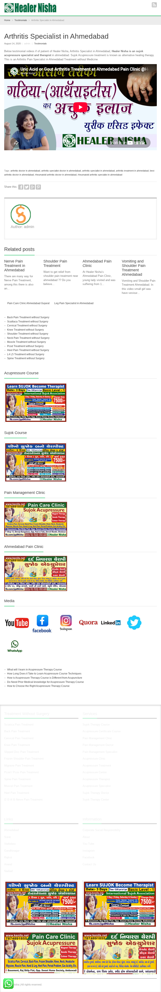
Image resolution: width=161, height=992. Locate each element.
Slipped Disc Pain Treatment (21, 751)
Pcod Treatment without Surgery (25, 346)
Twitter (26, 187)
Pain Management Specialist (100, 751)
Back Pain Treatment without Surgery (28, 317)
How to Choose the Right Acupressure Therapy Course (38, 686)
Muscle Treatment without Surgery (26, 341)
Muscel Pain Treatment (18, 786)
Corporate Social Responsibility (102, 830)
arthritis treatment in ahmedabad (132, 170)
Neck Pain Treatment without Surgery (28, 337)
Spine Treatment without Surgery (25, 358)
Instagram (89, 850)
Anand (8, 864)
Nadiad (8, 871)
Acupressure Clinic (94, 758)
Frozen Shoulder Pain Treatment (24, 758)
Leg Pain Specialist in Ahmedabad (73, 303)
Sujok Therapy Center (96, 799)
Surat (7, 837)
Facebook (20, 187)
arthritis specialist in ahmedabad (98, 170)
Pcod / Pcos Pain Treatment (21, 772)
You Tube (88, 843)
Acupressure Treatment (97, 765)
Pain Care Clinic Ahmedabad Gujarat (28, 303)
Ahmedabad (11, 830)
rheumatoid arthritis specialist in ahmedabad (100, 174)
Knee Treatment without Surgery (25, 329)
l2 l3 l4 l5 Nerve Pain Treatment (23, 799)
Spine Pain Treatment (17, 779)
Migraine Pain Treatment (19, 765)
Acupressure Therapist (96, 779)
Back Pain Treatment (17, 731)
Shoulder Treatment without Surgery (27, 333)
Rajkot (8, 857)
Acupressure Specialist (97, 786)
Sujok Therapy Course (96, 724)
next (154, 250)
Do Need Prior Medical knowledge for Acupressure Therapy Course (45, 682)
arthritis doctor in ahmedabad (25, 170)
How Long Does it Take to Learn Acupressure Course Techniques (44, 673)
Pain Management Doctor (98, 745)
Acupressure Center (95, 772)
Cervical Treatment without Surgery (27, 325)
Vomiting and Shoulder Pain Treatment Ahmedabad (133, 268)
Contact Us (89, 864)
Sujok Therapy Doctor (96, 792)
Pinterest (38, 187)
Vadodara (10, 843)
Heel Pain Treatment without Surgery (28, 350)
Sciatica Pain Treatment (19, 724)
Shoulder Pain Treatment (55, 263)
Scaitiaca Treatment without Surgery (27, 321)
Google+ (32, 187)
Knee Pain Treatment (17, 745)
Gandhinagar (11, 850)
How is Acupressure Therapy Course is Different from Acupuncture (44, 677)
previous (150, 250)
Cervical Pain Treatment (19, 738)
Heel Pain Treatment (16, 792)
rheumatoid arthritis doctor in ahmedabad (56, 174)
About (86, 837)
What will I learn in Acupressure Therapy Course (34, 669)
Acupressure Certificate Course (102, 731)
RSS (154, 4)
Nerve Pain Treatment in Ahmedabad (14, 265)
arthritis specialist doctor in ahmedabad (61, 170)
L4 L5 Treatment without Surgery (25, 354)
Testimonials (40, 43)
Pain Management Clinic (97, 738)
